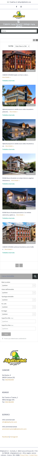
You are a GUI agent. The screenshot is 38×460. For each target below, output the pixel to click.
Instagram (14, 437)
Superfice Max (7, 325)
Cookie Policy (33, 455)
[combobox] (19, 285)
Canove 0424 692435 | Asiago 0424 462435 (19, 25)
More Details (6, 77)
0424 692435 (9, 380)
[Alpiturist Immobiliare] (19, 15)
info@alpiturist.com (24, 2)
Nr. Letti (4, 304)
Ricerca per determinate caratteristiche (15, 338)
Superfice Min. (7, 318)
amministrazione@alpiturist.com (14, 429)
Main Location (6, 282)
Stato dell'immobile (8, 289)
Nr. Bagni (4, 311)
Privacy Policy (24, 455)
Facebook (5, 437)
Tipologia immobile (8, 296)
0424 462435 (9, 402)
